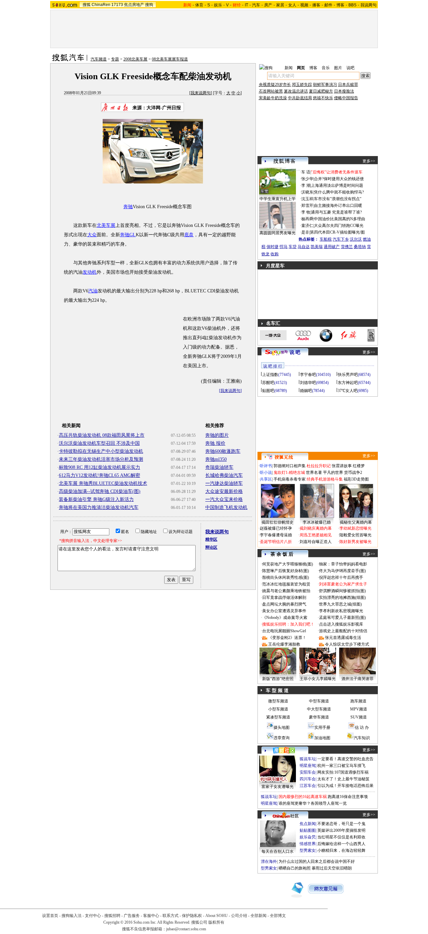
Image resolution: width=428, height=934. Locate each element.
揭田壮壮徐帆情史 (277, 522)
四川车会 (308, 779)
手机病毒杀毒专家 (290, 479)
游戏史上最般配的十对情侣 (343, 631)
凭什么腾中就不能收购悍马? (339, 192)
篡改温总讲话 (296, 91)
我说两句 (368, 5)
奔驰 (128, 206)
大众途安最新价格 (224, 491)
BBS (352, 5)
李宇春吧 (308, 374)
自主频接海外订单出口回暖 (338, 205)
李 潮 (305, 185)
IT (246, 5)
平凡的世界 (333, 472)
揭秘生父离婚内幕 (356, 522)
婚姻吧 (306, 390)
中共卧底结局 (300, 98)
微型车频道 (278, 701)
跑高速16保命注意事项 (348, 796)
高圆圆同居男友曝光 (277, 233)
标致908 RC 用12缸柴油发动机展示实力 (99, 467)
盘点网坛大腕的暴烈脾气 (284, 604)
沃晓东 (307, 192)
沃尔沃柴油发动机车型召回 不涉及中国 (99, 443)
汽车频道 (99, 59)
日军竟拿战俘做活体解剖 (284, 597)
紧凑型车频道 (278, 717)
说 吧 (295, 352)
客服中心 (151, 915)
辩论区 (211, 547)
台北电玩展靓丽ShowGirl (284, 631)
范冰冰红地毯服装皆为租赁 (286, 584)
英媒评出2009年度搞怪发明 (341, 830)
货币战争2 (353, 472)
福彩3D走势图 (356, 479)
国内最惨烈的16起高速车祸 (303, 796)
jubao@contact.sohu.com (186, 929)
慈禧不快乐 (323, 98)
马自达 (304, 246)
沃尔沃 (356, 239)
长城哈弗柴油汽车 (224, 475)
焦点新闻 (308, 823)
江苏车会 (308, 785)
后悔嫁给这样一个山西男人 (341, 843)
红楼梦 (359, 465)
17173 (117, 4)
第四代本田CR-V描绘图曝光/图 (337, 232)
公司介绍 (239, 915)
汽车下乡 (341, 239)
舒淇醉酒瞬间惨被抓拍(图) (342, 590)
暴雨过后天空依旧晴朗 (332, 868)
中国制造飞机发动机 (226, 507)
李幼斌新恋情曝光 (355, 528)
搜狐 (87, 4)
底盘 (189, 234)
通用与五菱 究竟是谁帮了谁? (336, 212)
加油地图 (322, 738)
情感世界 (308, 843)
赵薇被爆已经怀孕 (276, 528)
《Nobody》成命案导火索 (284, 617)
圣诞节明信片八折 (276, 541)
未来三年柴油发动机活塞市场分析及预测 (101, 459)
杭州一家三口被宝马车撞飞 (341, 765)
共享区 (266, 479)
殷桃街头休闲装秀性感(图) (285, 577)
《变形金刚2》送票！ (287, 637)
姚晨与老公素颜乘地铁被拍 (286, 590)
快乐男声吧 (348, 374)
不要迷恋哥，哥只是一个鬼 (341, 823)
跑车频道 (358, 701)
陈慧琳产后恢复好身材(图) (285, 570)
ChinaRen (101, 4)
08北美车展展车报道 (170, 59)
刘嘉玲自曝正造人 (316, 541)
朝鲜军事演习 (325, 84)
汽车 (256, 5)
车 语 (305, 172)
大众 (92, 234)
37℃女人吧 (347, 390)
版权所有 (216, 922)
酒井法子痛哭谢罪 (357, 678)
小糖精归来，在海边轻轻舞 (341, 850)
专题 (115, 59)
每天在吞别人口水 (277, 851)
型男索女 (308, 850)
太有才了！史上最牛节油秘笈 (343, 779)
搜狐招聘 (112, 915)
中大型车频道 (319, 709)
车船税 (326, 239)
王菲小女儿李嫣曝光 (318, 678)
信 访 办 (362, 727)
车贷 (293, 246)
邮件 (328, 5)
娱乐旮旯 (308, 837)
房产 (268, 5)
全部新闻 (258, 915)
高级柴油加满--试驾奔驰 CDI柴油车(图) (99, 491)
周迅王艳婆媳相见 (316, 535)
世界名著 (314, 472)
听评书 (266, 465)
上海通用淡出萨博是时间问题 (337, 185)
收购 (275, 254)
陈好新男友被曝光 (355, 541)
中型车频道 (319, 701)
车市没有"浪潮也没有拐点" (337, 198)
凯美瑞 (317, 246)
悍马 (284, 246)
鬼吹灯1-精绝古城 (289, 472)
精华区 (211, 539)
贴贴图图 (308, 830)
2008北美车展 (135, 59)
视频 (304, 5)
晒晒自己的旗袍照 (295, 868)
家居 (280, 5)
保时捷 (272, 246)
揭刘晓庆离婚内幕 (316, 528)
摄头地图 (282, 727)
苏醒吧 (268, 382)
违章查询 (282, 738)
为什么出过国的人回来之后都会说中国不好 (317, 861)
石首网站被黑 (271, 91)
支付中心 (93, 915)
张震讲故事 (342, 465)
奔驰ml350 (216, 459)
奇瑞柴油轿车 (219, 467)
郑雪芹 (307, 205)
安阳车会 (308, 772)
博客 (340, 5)
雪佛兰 (347, 246)
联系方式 (171, 915)
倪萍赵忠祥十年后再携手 (341, 577)
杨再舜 (307, 219)
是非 (305, 232)
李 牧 (305, 212)
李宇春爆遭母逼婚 (276, 535)
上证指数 (270, 374)
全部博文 (278, 915)
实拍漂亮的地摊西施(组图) (342, 597)
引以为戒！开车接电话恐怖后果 (345, 785)
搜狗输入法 (72, 915)
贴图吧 (268, 390)
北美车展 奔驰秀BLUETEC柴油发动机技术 (103, 483)
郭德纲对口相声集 (290, 465)
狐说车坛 (308, 759)
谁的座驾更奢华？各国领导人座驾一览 (313, 803)
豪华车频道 (319, 717)
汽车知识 (362, 738)
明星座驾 (308, 765)
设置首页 (50, 915)
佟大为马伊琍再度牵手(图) (342, 570)
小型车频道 (278, 709)
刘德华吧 (308, 382)
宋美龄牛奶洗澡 (273, 98)
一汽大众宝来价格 (224, 499)
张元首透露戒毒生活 (343, 637)
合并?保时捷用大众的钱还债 (339, 178)
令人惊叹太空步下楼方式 (347, 644)
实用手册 (322, 727)
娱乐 (218, 5)
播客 (316, 5)
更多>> (368, 161)
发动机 (90, 272)
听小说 (266, 472)
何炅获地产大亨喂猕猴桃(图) (287, 564)
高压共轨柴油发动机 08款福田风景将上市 (101, 435)
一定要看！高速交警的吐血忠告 (345, 759)
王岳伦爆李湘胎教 (284, 644)
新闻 (289, 67)
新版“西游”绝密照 (278, 678)
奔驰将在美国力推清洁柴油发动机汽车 (98, 507)
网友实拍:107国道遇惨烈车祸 (342, 772)
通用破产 (332, 246)
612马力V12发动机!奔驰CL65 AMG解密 (99, 475)
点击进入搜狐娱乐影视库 (341, 624)
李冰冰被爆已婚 (317, 522)
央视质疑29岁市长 (275, 84)
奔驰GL (128, 234)
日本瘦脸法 (344, 91)
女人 (292, 5)
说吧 (350, 67)
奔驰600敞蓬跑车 (222, 451)
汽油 (93, 290)
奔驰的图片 (217, 435)
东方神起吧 (348, 382)
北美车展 (106, 225)
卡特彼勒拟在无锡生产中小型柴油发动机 (101, 451)
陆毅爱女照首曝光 (355, 535)
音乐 (326, 67)
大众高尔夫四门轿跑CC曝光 (338, 225)
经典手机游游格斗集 (325, 479)
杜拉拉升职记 (319, 465)
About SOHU (216, 915)
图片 (338, 67)
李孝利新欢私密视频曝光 (341, 611)
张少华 (307, 178)
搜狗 (149, 4)
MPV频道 (358, 709)
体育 (199, 5)
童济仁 (307, 225)
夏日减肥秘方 (321, 91)
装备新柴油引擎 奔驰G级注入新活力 (96, 499)
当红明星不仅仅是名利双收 (341, 837)
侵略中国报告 (346, 98)
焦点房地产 (134, 4)
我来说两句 (201, 93)
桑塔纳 (360, 246)
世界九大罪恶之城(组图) (340, 604)
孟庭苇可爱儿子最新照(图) (342, 617)
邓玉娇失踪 (302, 84)
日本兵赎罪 (348, 84)
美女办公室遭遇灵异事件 (284, 611)
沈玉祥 (307, 198)
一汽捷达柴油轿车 (224, 483)
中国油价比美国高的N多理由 (339, 219)
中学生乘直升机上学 (277, 198)
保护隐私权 (192, 915)
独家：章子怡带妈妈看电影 (343, 564)
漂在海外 (269, 861)
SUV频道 (358, 717)
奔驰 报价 (215, 443)
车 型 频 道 (277, 690)
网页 (301, 67)
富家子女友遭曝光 (277, 786)
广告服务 (132, 915)
